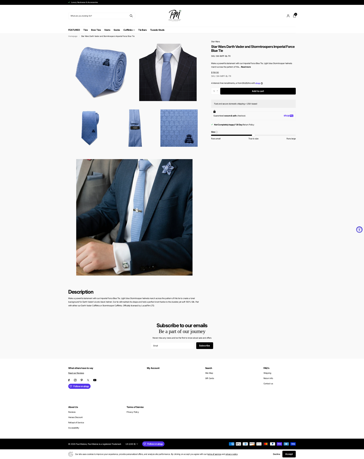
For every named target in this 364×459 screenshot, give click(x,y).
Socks (117, 29)
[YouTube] (94, 380)
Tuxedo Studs (157, 29)
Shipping (267, 373)
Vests (107, 29)
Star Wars (215, 41)
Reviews (72, 412)
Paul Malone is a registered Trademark (104, 444)
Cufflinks (128, 29)
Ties (85, 29)
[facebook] (69, 380)
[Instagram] (75, 380)
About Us (73, 407)
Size (213, 132)
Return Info (268, 378)
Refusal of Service (76, 422)
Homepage (72, 36)
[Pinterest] (82, 380)
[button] (218, 88)
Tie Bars (142, 29)
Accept (289, 454)
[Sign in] (288, 16)
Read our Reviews (76, 373)
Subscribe (204, 345)
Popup (216, 132)
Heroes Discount (75, 417)
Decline (276, 454)
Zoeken (131, 16)
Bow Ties (96, 29)
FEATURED (74, 29)
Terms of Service (135, 407)
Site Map (209, 373)
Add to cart (258, 91)
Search (208, 368)
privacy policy (232, 454)
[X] (88, 380)
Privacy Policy (133, 412)
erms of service (214, 454)
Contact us (268, 383)
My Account (153, 368)
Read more (246, 67)
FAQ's (266, 368)
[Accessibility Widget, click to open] (359, 229)
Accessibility (73, 428)
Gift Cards (209, 378)
